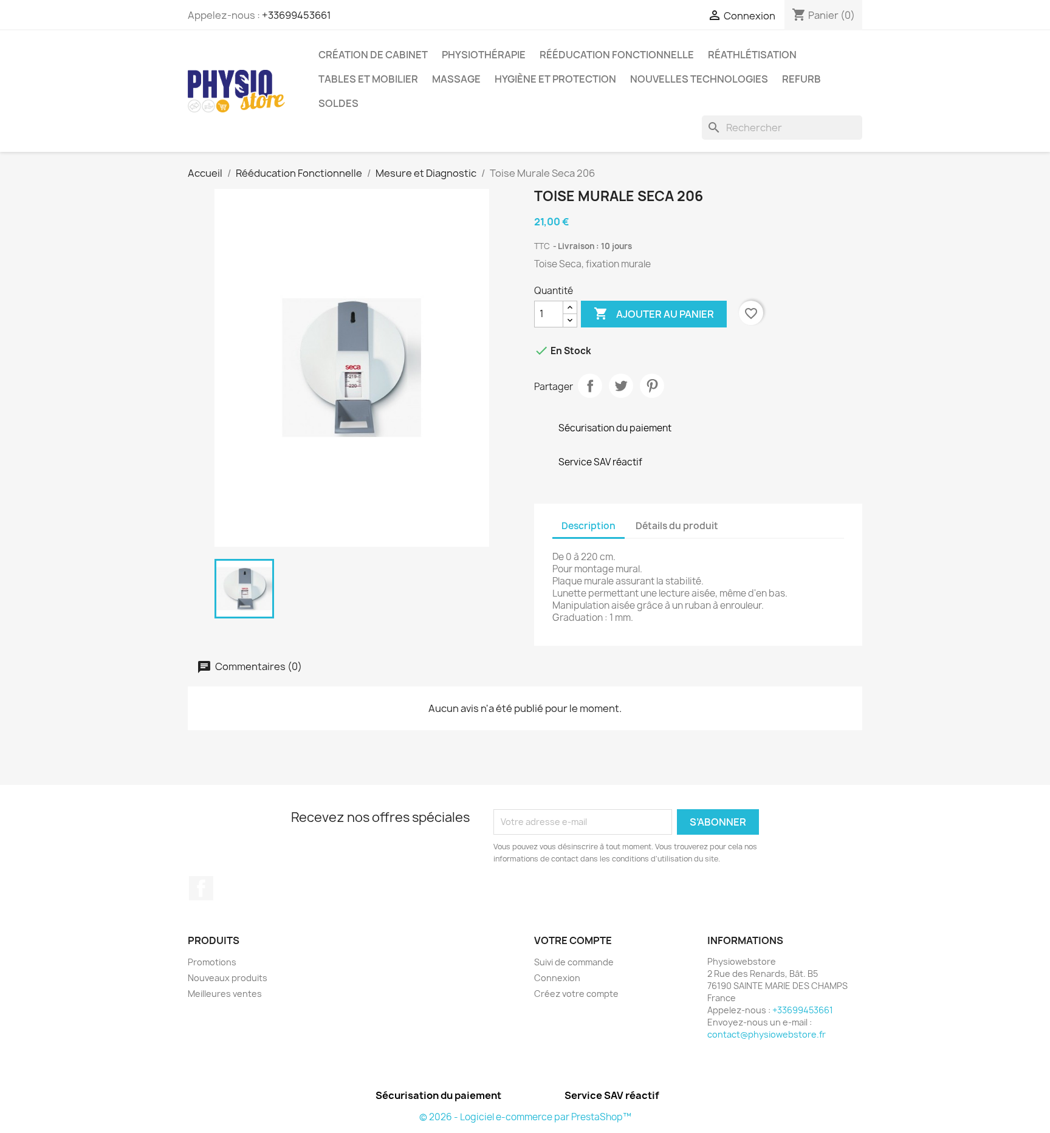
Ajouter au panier (654, 313)
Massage (456, 79)
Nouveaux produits (227, 978)
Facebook (201, 888)
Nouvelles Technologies (699, 79)
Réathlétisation (752, 54)
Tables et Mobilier (368, 79)
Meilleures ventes (225, 993)
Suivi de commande (574, 962)
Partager (590, 386)
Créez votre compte (576, 993)
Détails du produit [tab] (677, 525)
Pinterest (652, 386)
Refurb (801, 79)
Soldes (338, 103)
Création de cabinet (373, 54)
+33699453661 (296, 15)
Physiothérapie (484, 54)
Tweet (621, 386)
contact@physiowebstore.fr (766, 1034)
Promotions (212, 962)
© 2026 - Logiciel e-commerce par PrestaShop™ (525, 1117)
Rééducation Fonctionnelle (617, 54)
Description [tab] (588, 525)
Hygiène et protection (555, 79)
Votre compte (573, 940)
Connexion (557, 978)
